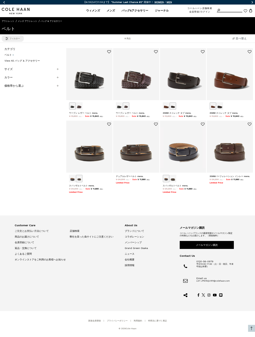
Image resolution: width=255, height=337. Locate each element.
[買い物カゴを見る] (250, 11)
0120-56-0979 (204, 261)
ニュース (129, 253)
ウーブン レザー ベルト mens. (83, 113)
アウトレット (8, 21)
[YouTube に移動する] (214, 294)
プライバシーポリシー (117, 320)
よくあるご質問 (23, 253)
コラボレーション (134, 236)
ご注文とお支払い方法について (32, 231)
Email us (201, 278)
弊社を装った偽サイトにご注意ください (91, 236)
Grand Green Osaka (136, 248)
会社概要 (129, 259)
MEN (169, 2)
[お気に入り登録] (109, 52)
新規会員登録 (94, 320)
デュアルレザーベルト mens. (129, 176)
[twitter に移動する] (203, 294)
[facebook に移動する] (198, 294)
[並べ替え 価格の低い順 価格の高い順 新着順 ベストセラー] (242, 38)
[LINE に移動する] (221, 294)
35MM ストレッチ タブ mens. (177, 113)
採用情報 (129, 265)
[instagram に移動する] (209, 294)
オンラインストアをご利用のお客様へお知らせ (40, 259)
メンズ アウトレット (27, 21)
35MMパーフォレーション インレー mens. (230, 176)
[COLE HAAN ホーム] (15, 11)
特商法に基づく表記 (157, 320)
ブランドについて (134, 231)
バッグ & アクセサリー (51, 21)
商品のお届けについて (27, 236)
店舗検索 (74, 231)
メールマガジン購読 (207, 245)
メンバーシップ (133, 242)
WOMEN (159, 2)
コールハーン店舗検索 (199, 8)
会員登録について (24, 242)
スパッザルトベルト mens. (81, 185)
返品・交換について (26, 248)
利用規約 (138, 320)
